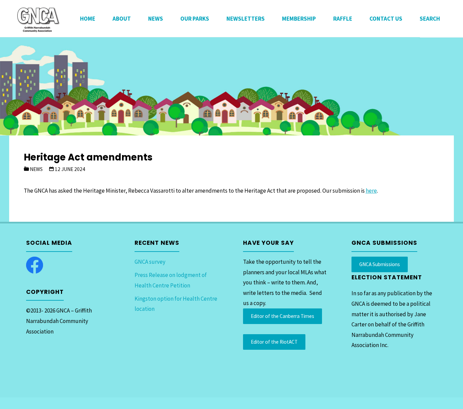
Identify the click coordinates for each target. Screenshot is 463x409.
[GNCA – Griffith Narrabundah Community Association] (38, 18)
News (36, 169)
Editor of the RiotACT (274, 342)
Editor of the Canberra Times (282, 316)
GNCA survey (150, 261)
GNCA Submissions (379, 264)
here (371, 190)
